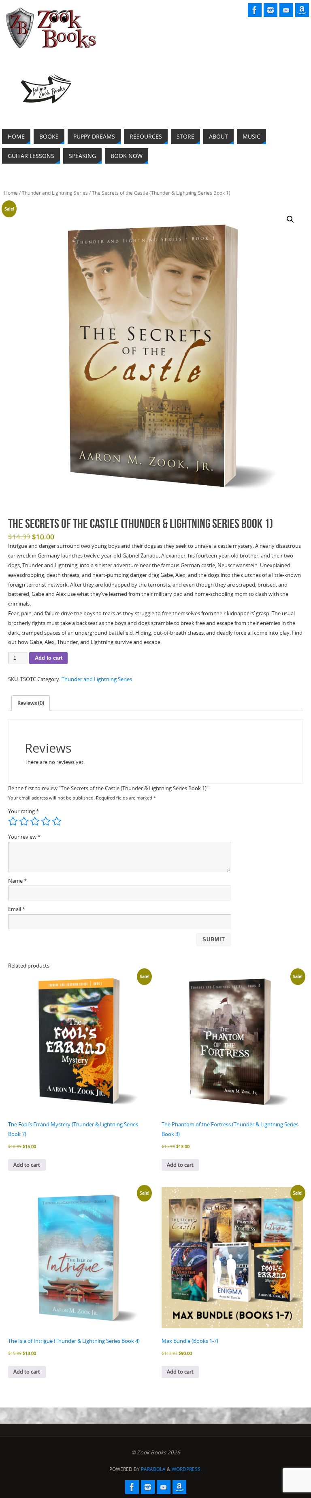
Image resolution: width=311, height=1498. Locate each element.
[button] (290, 219)
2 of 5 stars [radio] (24, 821)
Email (16, 909)
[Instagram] (270, 10)
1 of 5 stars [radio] (13, 821)
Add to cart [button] (26, 1164)
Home (11, 192)
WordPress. (187, 1469)
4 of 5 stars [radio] (46, 821)
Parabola (153, 1469)
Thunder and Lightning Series (55, 192)
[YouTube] (286, 10)
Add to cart (48, 658)
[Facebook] (255, 10)
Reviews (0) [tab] (30, 703)
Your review (24, 836)
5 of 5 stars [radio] (57, 821)
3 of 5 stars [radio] (35, 821)
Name (17, 880)
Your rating (23, 811)
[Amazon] (302, 10)
